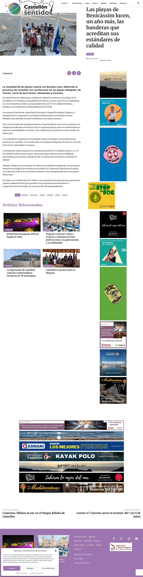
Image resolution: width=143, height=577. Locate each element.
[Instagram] (129, 539)
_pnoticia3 (8, 230)
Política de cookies (21, 573)
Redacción (94, 59)
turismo (64, 195)
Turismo (90, 54)
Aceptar (12, 568)
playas (57, 195)
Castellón (50, 195)
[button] (56, 551)
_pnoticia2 (47, 230)
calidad (42, 195)
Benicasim (33, 195)
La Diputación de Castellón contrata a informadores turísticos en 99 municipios (21, 273)
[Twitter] (74, 73)
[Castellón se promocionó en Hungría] (61, 258)
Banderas (25, 195)
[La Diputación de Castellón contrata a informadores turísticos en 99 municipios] (22, 258)
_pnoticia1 (8, 266)
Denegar (30, 568)
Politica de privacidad (36, 573)
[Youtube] (136, 539)
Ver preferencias (48, 568)
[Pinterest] (79, 73)
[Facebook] (69, 73)
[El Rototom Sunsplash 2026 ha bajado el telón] (22, 222)
